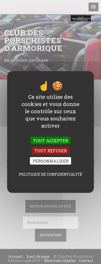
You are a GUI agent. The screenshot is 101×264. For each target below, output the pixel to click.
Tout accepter (50, 140)
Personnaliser (51, 160)
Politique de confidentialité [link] (50, 174)
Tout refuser (50, 150)
